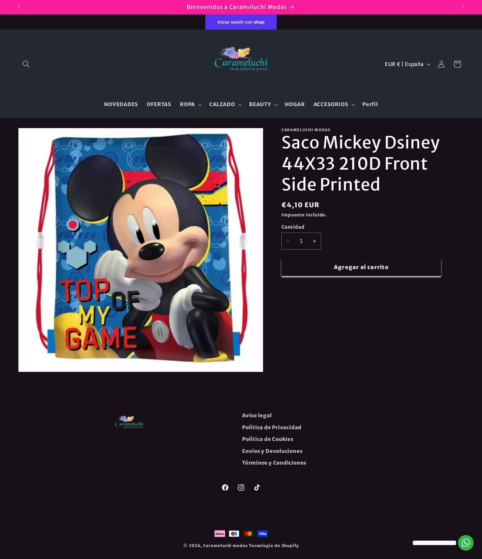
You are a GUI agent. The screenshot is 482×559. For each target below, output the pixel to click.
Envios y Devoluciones (272, 451)
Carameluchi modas (225, 545)
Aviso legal (257, 415)
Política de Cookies (267, 439)
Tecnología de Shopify (274, 545)
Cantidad (292, 227)
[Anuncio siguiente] (463, 7)
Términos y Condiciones (274, 463)
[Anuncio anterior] (19, 7)
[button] (26, 64)
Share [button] (298, 293)
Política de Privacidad (272, 427)
